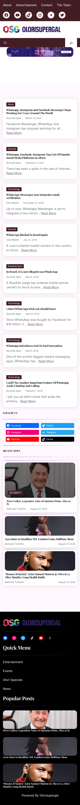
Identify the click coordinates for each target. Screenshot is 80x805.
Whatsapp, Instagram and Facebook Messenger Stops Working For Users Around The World (38, 111)
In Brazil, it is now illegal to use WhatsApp (32, 271)
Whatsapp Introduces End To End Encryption (34, 345)
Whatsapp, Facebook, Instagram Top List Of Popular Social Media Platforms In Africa (38, 156)
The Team (64, 5)
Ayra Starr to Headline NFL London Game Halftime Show (39, 539)
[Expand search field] (71, 42)
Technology (14, 189)
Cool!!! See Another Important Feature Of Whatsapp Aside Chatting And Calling (37, 384)
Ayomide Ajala (13, 118)
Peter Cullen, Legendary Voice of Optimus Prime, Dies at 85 (39, 502)
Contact (46, 5)
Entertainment (15, 266)
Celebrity (15, 492)
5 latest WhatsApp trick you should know (31, 308)
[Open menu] (5, 42)
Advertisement (26, 5)
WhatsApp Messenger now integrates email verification (32, 196)
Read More (14, 133)
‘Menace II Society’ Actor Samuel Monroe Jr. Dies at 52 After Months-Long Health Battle (37, 576)
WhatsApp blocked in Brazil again (27, 234)
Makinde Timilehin (16, 508)
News (11, 104)
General (12, 148)
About (7, 5)
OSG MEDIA (12, 202)
